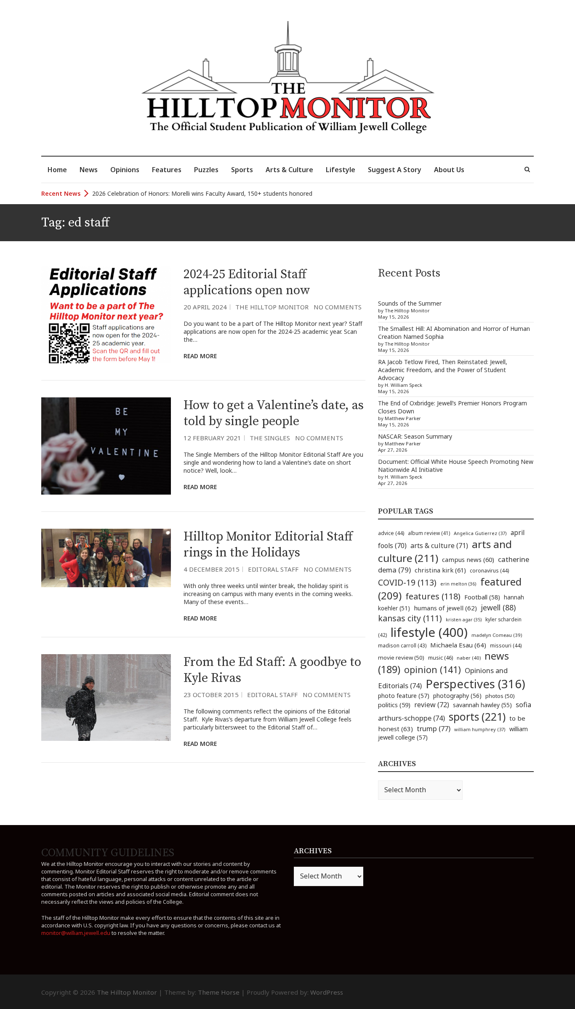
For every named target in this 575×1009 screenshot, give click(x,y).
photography (457, 696)
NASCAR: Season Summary (415, 436)
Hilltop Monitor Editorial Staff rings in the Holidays (268, 545)
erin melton (458, 583)
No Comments (338, 307)
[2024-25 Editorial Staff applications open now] (106, 315)
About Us (449, 169)
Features (166, 169)
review (431, 704)
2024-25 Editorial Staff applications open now (247, 282)
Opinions (124, 169)
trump (433, 728)
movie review (401, 657)
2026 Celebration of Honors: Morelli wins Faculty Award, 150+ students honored (202, 193)
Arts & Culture (289, 169)
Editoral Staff (273, 569)
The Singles (270, 438)
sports (477, 716)
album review (429, 533)
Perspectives (475, 684)
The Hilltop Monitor (272, 307)
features (433, 596)
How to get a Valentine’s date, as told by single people (274, 413)
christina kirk (440, 570)
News (89, 169)
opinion (432, 669)
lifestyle (429, 632)
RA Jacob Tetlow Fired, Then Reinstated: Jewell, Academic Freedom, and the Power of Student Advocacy (442, 370)
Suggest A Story (394, 169)
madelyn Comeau (496, 635)
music (440, 657)
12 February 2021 (212, 438)
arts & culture (439, 545)
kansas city (410, 618)
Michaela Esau (458, 645)
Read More (200, 356)
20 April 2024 (205, 307)
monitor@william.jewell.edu (75, 933)
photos (500, 696)
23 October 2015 (211, 694)
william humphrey (480, 729)
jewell (498, 607)
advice (391, 533)
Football (482, 597)
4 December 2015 (212, 569)
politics (394, 704)
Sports (242, 169)
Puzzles (206, 169)
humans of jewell (445, 608)
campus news (468, 559)
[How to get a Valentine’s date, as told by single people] (106, 446)
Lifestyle (340, 169)
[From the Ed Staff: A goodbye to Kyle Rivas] (106, 697)
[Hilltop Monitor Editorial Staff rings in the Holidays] (106, 558)
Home (57, 169)
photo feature (403, 696)
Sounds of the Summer (410, 303)
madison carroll (402, 645)
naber (469, 658)
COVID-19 (407, 582)
